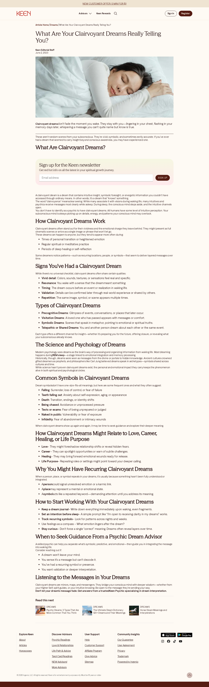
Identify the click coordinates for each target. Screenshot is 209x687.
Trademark (123, 656)
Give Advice (91, 656)
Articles (23, 645)
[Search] (115, 13)
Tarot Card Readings (62, 656)
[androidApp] (184, 636)
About (22, 639)
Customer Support (94, 645)
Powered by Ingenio (128, 661)
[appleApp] (168, 636)
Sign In (171, 13)
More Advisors (59, 667)
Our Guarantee (125, 639)
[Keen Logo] (24, 13)
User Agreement (126, 645)
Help (87, 639)
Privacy (121, 650)
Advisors (83, 13)
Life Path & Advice (61, 650)
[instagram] (162, 642)
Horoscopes (25, 650)
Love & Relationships (62, 645)
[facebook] (168, 642)
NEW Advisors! (59, 661)
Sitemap (89, 661)
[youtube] (180, 642)
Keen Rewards (103, 13)
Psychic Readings (61, 639)
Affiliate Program (93, 650)
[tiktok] (174, 642)
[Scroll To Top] (189, 675)
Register (185, 13)
